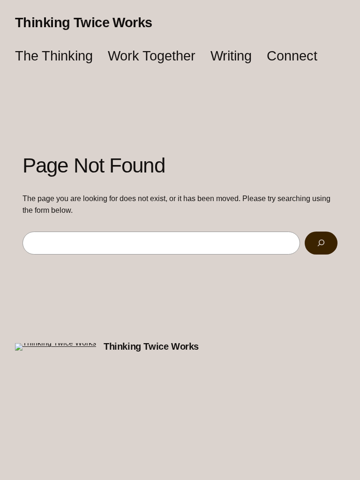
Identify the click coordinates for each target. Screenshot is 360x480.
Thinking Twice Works (83, 22)
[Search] (321, 243)
